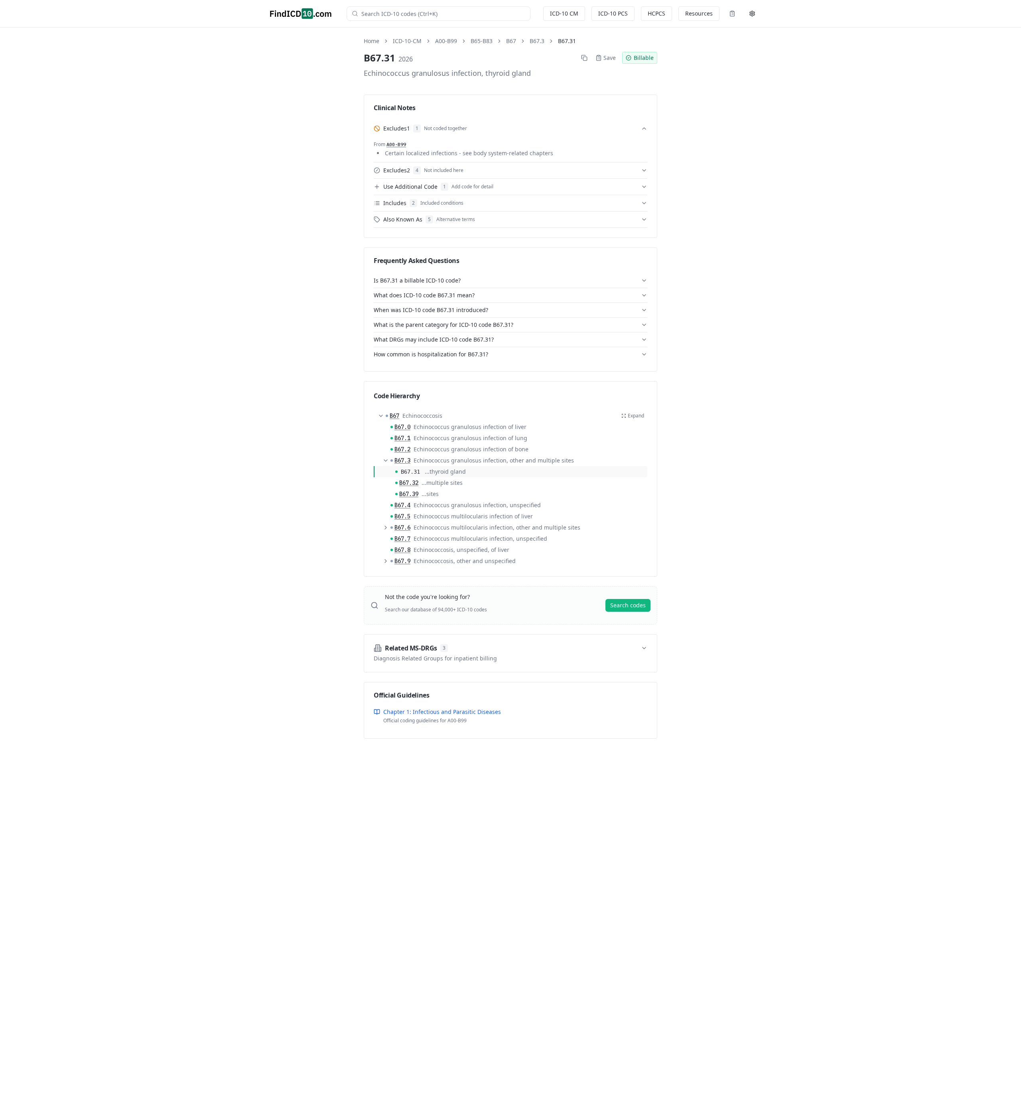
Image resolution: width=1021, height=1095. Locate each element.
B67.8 (402, 549)
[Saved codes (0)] (732, 13)
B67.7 (402, 538)
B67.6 (402, 527)
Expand (636, 415)
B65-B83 (482, 41)
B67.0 (402, 427)
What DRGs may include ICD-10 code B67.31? (434, 339)
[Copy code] (584, 58)
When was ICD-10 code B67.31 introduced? (431, 310)
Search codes (628, 605)
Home (371, 41)
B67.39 (408, 494)
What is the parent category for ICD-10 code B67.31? (443, 324)
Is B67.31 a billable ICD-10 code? (417, 280)
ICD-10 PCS (613, 13)
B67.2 (402, 449)
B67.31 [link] (567, 41)
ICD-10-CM (407, 41)
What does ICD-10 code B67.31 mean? (424, 295)
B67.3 (537, 41)
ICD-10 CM (564, 13)
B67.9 (402, 561)
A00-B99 (446, 41)
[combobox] (443, 13)
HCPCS (656, 13)
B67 (511, 41)
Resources (699, 13)
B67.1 (402, 438)
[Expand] (385, 527)
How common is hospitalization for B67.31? (431, 354)
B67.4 (402, 505)
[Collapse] (381, 416)
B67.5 (402, 516)
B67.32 (408, 482)
